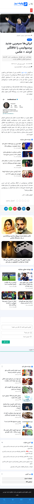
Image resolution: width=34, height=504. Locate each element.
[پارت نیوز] (20, 4)
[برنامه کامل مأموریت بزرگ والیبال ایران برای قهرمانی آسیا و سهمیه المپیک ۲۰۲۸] (27, 406)
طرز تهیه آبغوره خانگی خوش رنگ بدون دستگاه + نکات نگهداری (12, 431)
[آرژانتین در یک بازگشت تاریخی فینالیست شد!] (9, 276)
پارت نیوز (24, 72)
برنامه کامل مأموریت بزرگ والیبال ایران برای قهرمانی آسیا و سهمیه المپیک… (12, 406)
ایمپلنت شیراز (28, 478)
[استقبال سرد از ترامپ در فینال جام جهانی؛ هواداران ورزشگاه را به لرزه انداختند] (27, 163)
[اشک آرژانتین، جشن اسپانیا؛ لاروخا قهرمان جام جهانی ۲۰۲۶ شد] (27, 173)
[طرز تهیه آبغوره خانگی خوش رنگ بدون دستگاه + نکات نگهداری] (27, 432)
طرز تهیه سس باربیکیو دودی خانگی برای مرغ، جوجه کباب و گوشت (11, 380)
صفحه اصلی (28, 36)
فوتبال (18, 36)
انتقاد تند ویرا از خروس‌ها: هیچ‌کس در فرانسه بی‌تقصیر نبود (9, 303)
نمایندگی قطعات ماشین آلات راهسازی (19, 467)
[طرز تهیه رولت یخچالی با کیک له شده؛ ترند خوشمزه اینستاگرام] (27, 415)
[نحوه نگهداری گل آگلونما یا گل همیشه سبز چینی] (27, 389)
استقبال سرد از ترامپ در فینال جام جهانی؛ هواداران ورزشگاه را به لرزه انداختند (11, 163)
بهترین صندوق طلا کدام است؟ (12, 422)
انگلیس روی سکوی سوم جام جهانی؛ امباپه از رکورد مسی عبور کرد (25, 284)
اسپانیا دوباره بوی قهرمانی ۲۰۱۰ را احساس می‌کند (25, 302)
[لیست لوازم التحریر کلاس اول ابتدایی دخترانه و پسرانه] (27, 373)
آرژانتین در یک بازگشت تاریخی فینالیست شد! (10, 283)
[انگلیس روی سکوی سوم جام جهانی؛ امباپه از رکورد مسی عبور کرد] (25, 276)
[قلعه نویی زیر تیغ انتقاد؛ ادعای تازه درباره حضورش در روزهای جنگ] (27, 146)
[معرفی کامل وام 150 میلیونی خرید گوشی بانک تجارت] (27, 398)
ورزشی (22, 36)
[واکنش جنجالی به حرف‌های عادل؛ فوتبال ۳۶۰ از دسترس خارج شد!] (27, 154)
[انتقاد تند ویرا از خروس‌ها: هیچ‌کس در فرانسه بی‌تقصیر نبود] (9, 295)
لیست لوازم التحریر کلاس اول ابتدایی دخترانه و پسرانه (13, 371)
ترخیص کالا (29, 482)
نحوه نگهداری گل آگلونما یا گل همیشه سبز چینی (13, 388)
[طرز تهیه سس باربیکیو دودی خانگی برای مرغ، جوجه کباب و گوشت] (27, 381)
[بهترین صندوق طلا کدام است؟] (27, 424)
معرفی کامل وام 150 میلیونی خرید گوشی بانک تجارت (11, 397)
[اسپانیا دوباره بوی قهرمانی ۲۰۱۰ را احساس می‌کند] (25, 295)
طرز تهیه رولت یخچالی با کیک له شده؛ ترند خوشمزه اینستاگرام (12, 414)
